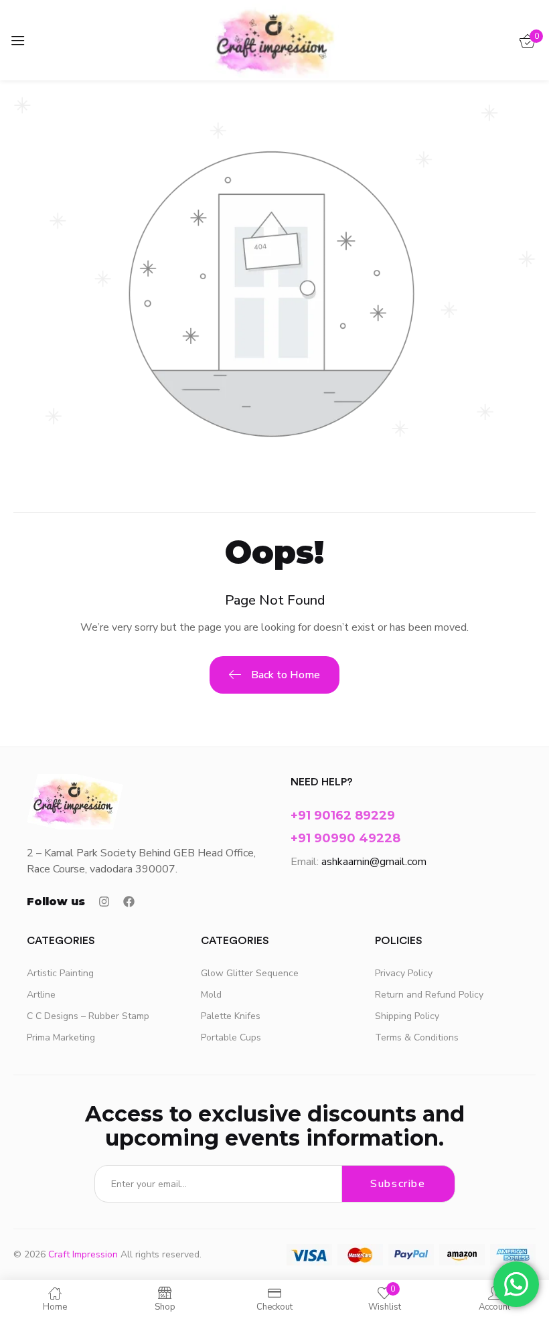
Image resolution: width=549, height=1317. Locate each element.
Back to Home (285, 675)
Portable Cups (231, 1037)
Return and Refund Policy (429, 994)
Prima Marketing (61, 1037)
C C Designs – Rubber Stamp (88, 1016)
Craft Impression (83, 1254)
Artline (41, 994)
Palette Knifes (230, 1016)
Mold (211, 994)
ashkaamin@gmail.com (373, 861)
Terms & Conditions (417, 1037)
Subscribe (397, 1183)
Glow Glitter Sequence (250, 973)
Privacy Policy (404, 973)
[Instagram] (104, 901)
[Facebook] (129, 901)
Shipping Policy (407, 1016)
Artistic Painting (60, 973)
